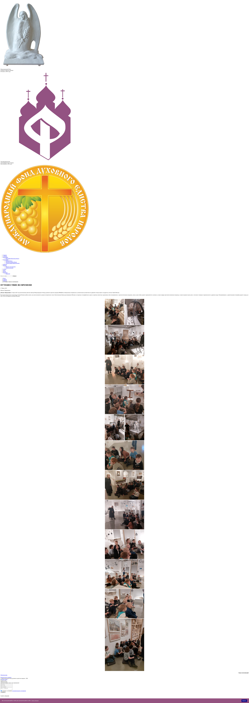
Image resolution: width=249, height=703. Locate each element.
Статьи (4, 269)
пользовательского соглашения (19, 690)
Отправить (3, 692)
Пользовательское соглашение (6, 677)
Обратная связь (4, 675)
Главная (5, 255)
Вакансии (8, 273)
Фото (4, 270)
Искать (14, 276)
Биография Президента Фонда (12, 258)
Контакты (5, 272)
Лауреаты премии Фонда (11, 262)
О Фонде (5, 256)
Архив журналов (9, 267)
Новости (5, 264)
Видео (4, 271)
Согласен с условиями (14, 690)
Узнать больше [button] (35, 700)
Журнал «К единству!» (11, 266)
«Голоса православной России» (13, 263)
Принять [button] (244, 700)
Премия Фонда (9, 260)
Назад (4, 278)
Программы (5, 259)
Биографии (5, 257)
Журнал (5, 265)
